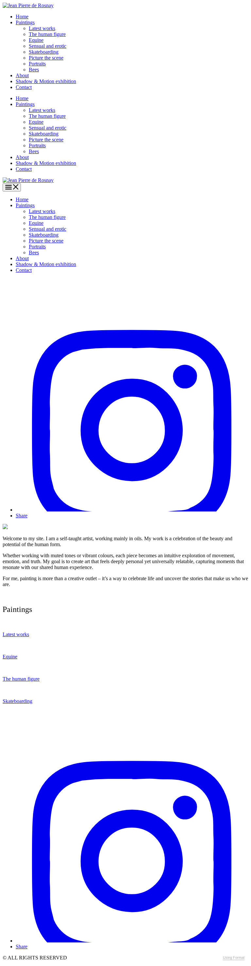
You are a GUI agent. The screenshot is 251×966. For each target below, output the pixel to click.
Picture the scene (46, 58)
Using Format (233, 957)
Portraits (37, 63)
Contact (24, 87)
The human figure (47, 34)
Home (22, 16)
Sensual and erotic (47, 46)
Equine (36, 40)
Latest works (42, 28)
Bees (34, 69)
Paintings (25, 22)
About (22, 75)
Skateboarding (44, 52)
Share (21, 515)
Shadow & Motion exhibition (46, 81)
